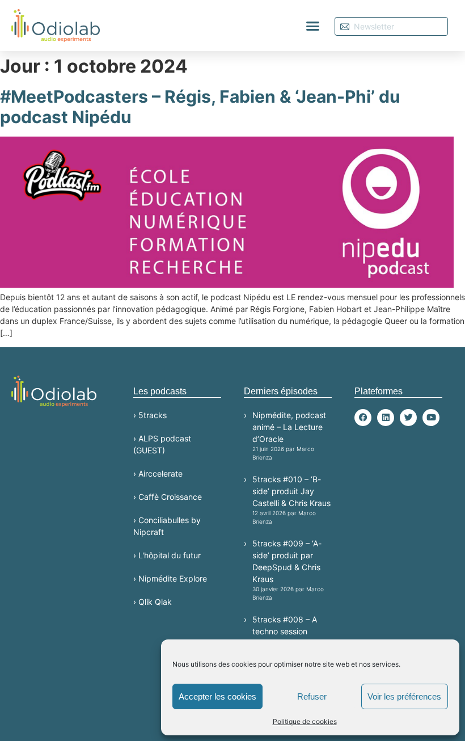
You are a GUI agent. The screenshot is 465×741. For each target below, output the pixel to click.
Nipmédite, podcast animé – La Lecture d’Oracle (289, 435)
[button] (313, 25)
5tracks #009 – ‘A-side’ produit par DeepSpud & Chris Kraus (288, 569)
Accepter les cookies (217, 696)
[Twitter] (408, 417)
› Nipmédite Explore (170, 578)
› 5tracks (150, 415)
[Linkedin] (385, 417)
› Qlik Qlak (152, 602)
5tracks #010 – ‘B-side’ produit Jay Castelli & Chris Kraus (291, 499)
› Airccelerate (158, 473)
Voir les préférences (404, 696)
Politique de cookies (305, 721)
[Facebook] (362, 417)
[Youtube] (430, 417)
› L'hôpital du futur (167, 555)
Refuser (312, 696)
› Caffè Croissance (167, 497)
